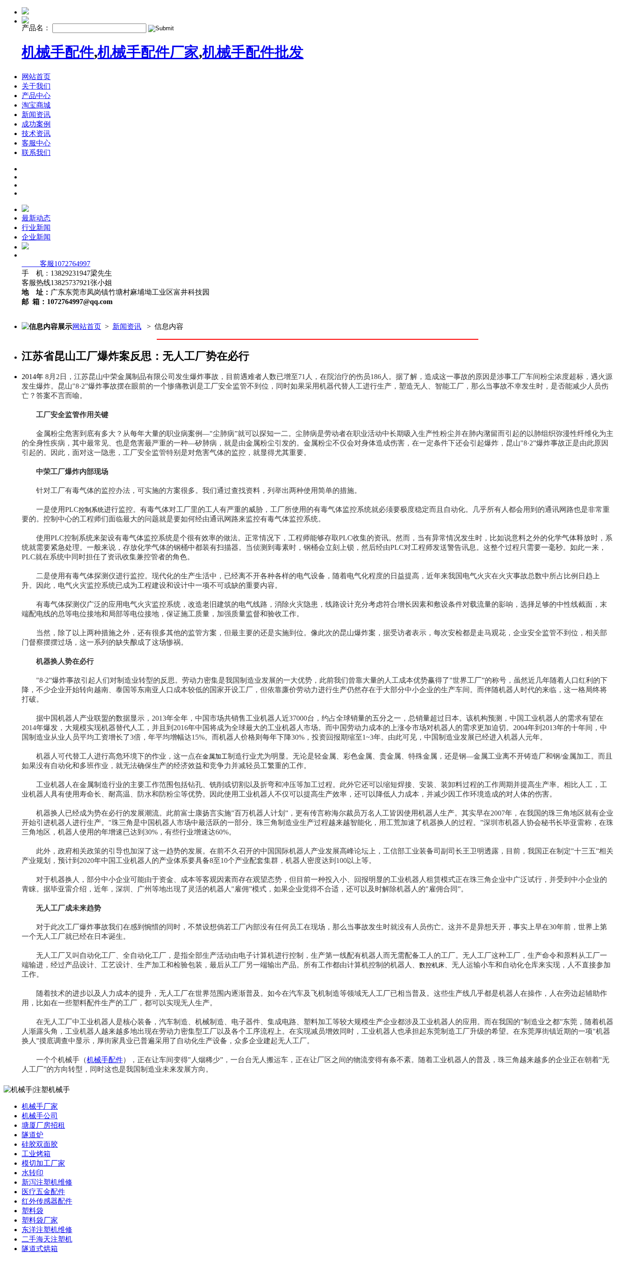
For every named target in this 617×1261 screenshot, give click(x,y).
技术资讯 (36, 133)
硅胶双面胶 (40, 1144)
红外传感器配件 (47, 1201)
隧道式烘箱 (40, 1248)
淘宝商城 (36, 105)
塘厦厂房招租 (43, 1125)
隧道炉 (32, 1135)
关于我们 (36, 86)
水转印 (32, 1173)
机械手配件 (58, 52)
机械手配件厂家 (148, 52)
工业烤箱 (36, 1154)
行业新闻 (36, 227)
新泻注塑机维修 (47, 1182)
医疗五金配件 (43, 1191)
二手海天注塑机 (47, 1239)
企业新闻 (36, 237)
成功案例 (36, 124)
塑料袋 (32, 1210)
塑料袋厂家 (40, 1220)
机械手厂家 (40, 1106)
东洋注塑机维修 (47, 1229)
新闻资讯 (36, 114)
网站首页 (36, 76)
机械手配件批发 (253, 52)
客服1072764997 (56, 263)
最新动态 (36, 218)
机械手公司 (40, 1116)
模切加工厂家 (43, 1163)
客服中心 (36, 143)
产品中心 (36, 95)
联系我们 (36, 152)
